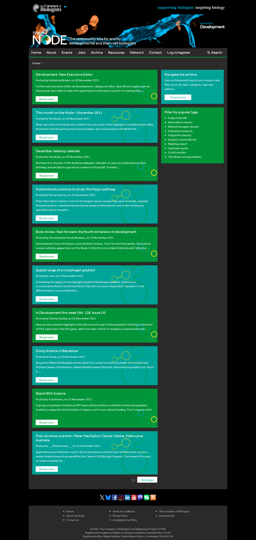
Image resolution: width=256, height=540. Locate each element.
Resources (116, 52)
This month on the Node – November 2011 (69, 112)
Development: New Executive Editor (64, 74)
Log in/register (178, 52)
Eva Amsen (56, 399)
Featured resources (180, 131)
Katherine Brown (59, 80)
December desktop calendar (58, 151)
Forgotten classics (179, 135)
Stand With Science (51, 393)
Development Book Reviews (67, 237)
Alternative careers (180, 122)
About (51, 52)
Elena (52, 356)
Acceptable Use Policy (125, 520)
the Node (55, 118)
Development (167, 515)
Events (67, 52)
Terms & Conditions (124, 511)
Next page (147, 480)
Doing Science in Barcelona (56, 351)
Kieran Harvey (58, 195)
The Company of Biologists (174, 511)
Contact (155, 52)
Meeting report (177, 144)
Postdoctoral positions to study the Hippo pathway (76, 189)
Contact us (72, 520)
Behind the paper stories (183, 126)
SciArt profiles (177, 152)
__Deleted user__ (60, 446)
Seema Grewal (58, 318)
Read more (46, 99)
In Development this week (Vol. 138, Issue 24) (71, 312)
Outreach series (178, 148)
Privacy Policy (120, 515)
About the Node (75, 515)
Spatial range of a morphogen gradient (65, 270)
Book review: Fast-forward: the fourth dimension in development (86, 231)
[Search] (209, 52)
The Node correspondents (184, 156)
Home (36, 52)
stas (51, 276)
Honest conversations (182, 139)
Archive (97, 52)
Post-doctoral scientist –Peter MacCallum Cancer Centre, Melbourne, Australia (90, 438)
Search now (178, 97)
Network (137, 52)
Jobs (82, 52)
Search (216, 52)
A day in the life (177, 118)
